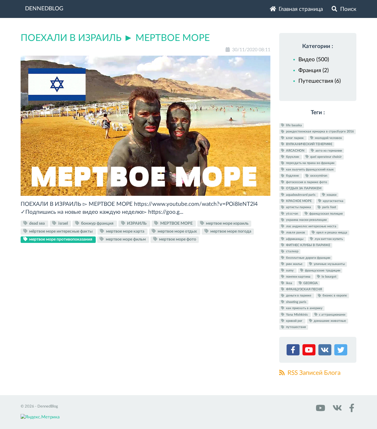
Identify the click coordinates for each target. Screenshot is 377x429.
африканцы (294, 239)
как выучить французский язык (309, 169)
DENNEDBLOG (44, 8)
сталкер (291, 251)
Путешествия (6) (319, 81)
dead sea (37, 223)
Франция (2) (313, 70)
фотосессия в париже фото (306, 182)
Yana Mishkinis (297, 314)
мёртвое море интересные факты (60, 231)
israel (63, 223)
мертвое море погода (230, 231)
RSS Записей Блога (313, 373)
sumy (290, 270)
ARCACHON (295, 150)
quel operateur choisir (325, 156)
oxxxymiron (318, 176)
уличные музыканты (329, 264)
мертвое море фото (177, 239)
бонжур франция (97, 223)
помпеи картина (298, 276)
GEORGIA (310, 283)
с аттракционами (331, 314)
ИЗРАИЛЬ (137, 223)
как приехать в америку (304, 308)
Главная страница (300, 9)
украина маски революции (306, 220)
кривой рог (294, 320)
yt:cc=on (292, 213)
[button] (294, 351)
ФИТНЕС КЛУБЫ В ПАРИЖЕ (307, 245)
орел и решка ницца (331, 232)
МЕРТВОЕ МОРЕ (176, 223)
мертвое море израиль (227, 223)
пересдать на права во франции (309, 163)
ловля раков (295, 232)
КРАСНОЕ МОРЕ (298, 201)
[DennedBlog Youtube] (320, 410)
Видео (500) (313, 59)
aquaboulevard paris (300, 194)
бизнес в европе (334, 295)
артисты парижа (298, 207)
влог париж (295, 138)
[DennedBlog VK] (336, 410)
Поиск (347, 9)
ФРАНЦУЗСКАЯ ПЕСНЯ (303, 289)
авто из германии (328, 150)
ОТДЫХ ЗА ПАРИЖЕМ (303, 188)
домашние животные (329, 320)
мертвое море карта (125, 231)
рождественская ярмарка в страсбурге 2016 (319, 131)
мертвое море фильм (126, 239)
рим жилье (294, 264)
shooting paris (295, 302)
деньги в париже (298, 295)
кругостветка (332, 201)
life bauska (293, 125)
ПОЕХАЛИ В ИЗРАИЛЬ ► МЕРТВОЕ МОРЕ (115, 38)
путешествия (295, 327)
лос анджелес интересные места (310, 226)
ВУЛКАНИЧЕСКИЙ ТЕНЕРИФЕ (308, 144)
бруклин (292, 156)
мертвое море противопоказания (60, 239)
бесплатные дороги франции (307, 257)
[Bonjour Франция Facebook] (350, 410)
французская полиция (325, 213)
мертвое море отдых (177, 231)
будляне (292, 176)
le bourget (328, 276)
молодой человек (328, 138)
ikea (289, 283)
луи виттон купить (328, 239)
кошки (331, 194)
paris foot (328, 207)
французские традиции (322, 270)
